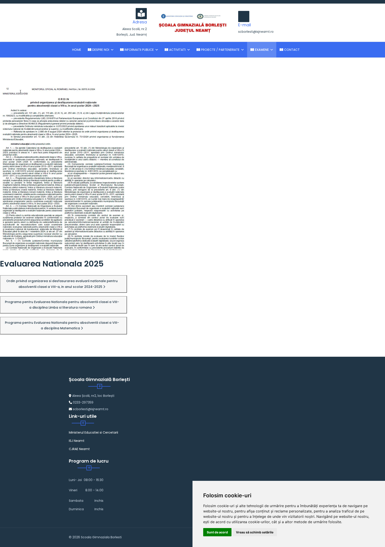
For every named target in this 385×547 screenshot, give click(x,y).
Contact (291, 49)
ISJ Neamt (76, 440)
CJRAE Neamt (79, 449)
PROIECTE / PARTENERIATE (220, 49)
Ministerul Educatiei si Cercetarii (93, 432)
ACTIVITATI (177, 49)
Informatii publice (139, 49)
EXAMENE (261, 49)
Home (76, 49)
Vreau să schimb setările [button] (254, 532)
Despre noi (100, 49)
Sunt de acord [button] (217, 532)
